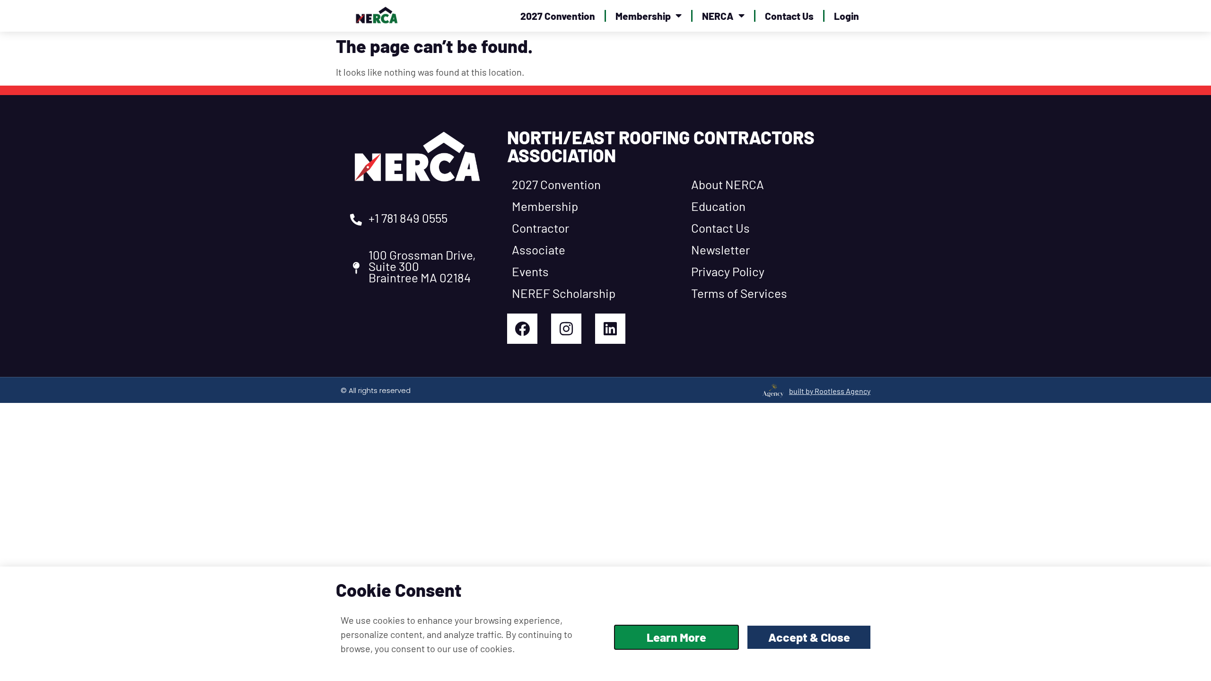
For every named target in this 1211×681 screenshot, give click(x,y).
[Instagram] (566, 329)
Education (718, 206)
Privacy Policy (727, 271)
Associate (538, 249)
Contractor (540, 227)
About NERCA (727, 184)
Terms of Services (739, 293)
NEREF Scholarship (563, 293)
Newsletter (720, 249)
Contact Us (789, 16)
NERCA (718, 16)
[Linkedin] (610, 329)
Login (846, 16)
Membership (643, 16)
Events (530, 271)
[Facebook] (522, 329)
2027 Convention (557, 16)
